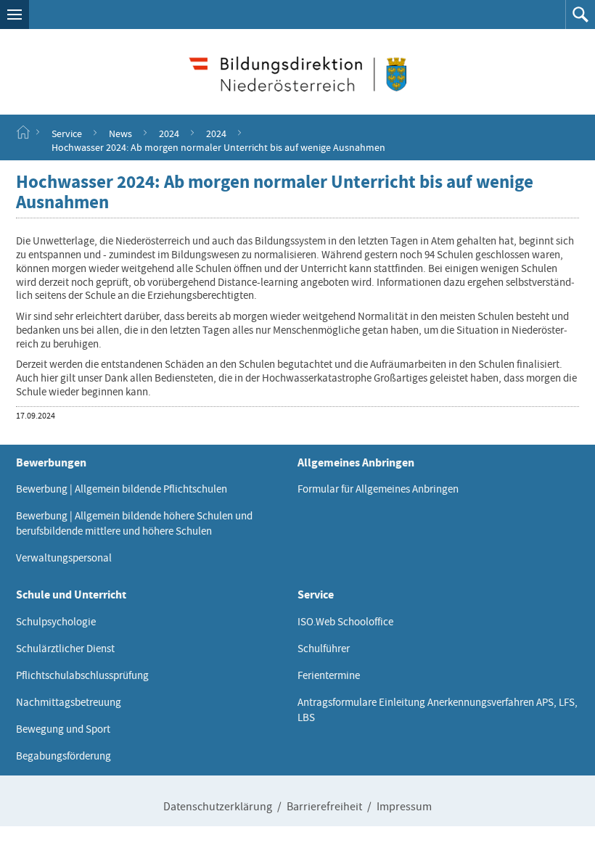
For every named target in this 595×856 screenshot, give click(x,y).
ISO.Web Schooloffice (345, 621)
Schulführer (324, 648)
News (120, 132)
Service (67, 132)
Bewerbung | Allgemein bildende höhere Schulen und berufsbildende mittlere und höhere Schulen (134, 523)
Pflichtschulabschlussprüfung (82, 675)
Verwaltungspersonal (64, 558)
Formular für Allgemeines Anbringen (378, 489)
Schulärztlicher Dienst (65, 648)
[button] (14, 14)
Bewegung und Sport (63, 729)
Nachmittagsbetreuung (68, 702)
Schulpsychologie (56, 621)
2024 (169, 132)
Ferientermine (329, 675)
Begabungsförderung (63, 756)
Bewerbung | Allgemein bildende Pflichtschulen (121, 489)
